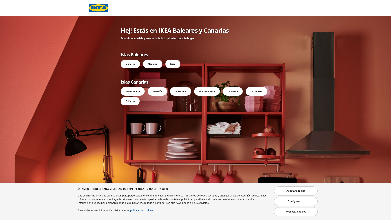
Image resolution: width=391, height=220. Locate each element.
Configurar (294, 201)
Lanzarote (180, 91)
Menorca (152, 63)
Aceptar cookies (295, 191)
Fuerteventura (207, 91)
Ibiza (172, 63)
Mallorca (130, 63)
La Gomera (257, 91)
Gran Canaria (133, 91)
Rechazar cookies (295, 211)
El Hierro (130, 101)
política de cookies (141, 210)
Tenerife (157, 91)
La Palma (233, 91)
